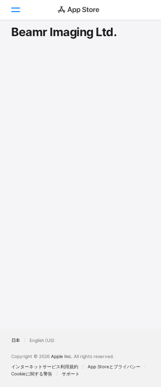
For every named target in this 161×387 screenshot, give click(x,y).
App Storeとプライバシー (114, 366)
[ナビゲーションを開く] (15, 10)
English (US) (42, 340)
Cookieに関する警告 (31, 373)
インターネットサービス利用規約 (44, 366)
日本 (15, 340)
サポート (71, 373)
